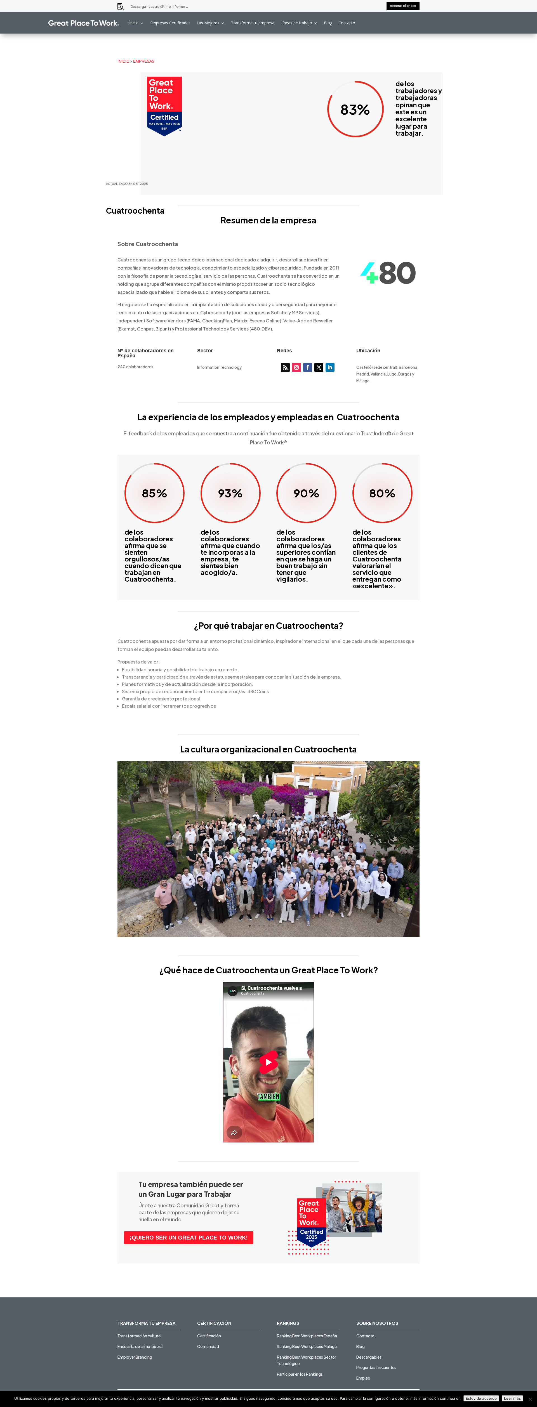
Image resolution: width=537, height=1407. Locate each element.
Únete (133, 22)
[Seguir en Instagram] (296, 367)
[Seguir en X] (318, 367)
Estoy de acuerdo (481, 1398)
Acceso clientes (403, 6)
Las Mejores (208, 22)
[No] (530, 1399)
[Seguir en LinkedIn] (330, 367)
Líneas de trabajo (296, 22)
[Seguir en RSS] (285, 367)
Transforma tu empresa (252, 22)
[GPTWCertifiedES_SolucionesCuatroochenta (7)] (268, 936)
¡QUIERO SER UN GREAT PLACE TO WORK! (189, 1237)
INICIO (123, 61)
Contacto (346, 22)
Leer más (512, 1398)
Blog (328, 22)
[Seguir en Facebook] (307, 367)
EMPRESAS (143, 61)
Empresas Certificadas (170, 22)
